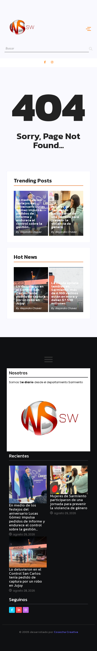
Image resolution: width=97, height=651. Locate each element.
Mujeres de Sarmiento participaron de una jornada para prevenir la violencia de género (65, 217)
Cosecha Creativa (66, 632)
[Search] (90, 48)
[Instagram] (52, 62)
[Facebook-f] (45, 62)
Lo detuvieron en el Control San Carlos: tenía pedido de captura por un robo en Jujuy (30, 295)
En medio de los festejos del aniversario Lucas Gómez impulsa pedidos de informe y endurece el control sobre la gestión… (30, 213)
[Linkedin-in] (19, 610)
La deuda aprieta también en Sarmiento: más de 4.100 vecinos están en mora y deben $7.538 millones (65, 293)
